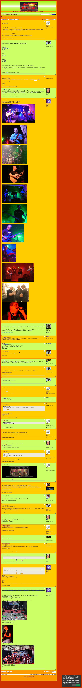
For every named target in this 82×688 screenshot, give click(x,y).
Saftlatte (47, 423)
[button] (44, 19)
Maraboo (47, 498)
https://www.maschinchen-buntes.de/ (7, 332)
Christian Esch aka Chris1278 (30, 676)
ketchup (47, 486)
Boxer (4, 89)
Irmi (46, 403)
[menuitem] (7, 13)
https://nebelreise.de (16, 432)
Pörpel (47, 361)
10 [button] (54, 19)
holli (46, 44)
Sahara (47, 592)
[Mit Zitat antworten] (44, 21)
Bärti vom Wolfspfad (48, 343)
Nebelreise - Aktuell (5, 16)
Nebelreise (3, 343)
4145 (49, 330)
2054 (49, 355)
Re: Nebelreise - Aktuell (6, 514)
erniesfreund (47, 336)
